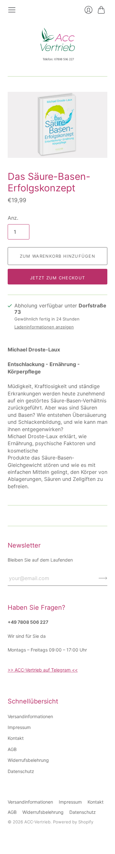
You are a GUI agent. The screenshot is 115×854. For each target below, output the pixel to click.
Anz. (13, 218)
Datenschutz (21, 771)
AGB (12, 749)
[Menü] (12, 10)
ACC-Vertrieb (37, 821)
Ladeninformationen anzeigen (44, 327)
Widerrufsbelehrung (28, 760)
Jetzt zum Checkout (57, 277)
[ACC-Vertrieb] (57, 45)
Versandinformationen (30, 716)
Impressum (19, 727)
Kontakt (16, 738)
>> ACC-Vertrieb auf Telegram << (43, 670)
